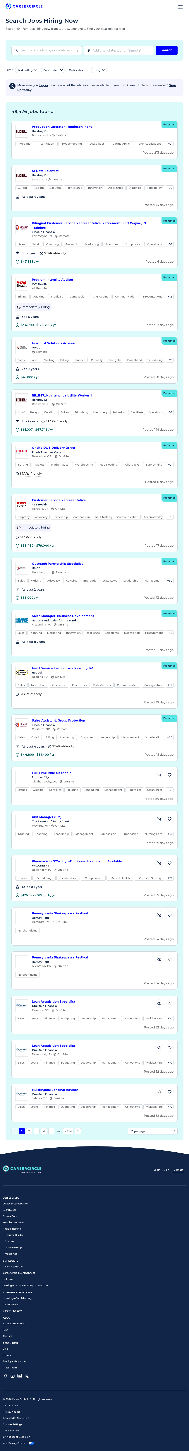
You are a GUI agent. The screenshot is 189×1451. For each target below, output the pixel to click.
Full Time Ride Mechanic (51, 773)
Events (7, 1355)
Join (166, 1169)
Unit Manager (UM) (46, 817)
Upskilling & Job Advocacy (17, 1298)
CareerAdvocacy (12, 1310)
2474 (68, 1131)
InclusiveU (8, 1279)
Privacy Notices (11, 1411)
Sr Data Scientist (45, 171)
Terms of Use (10, 1405)
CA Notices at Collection (16, 1436)
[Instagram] (12, 1376)
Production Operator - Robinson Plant (62, 127)
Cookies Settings (12, 1424)
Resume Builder (14, 1235)
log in (43, 85)
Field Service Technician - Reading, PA (62, 668)
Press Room (10, 1367)
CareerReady (10, 1304)
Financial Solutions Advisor (53, 343)
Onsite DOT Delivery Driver (53, 448)
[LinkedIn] (19, 1376)
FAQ (5, 1329)
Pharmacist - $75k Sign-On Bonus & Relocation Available (77, 861)
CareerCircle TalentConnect (19, 1272)
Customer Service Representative (59, 500)
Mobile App (11, 1253)
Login (157, 1169)
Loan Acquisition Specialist (53, 1001)
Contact (178, 1169)
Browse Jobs (10, 1216)
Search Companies (13, 1222)
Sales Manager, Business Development (63, 616)
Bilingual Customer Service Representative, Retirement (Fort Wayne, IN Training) (89, 225)
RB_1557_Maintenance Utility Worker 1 (62, 395)
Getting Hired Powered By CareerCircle (25, 1285)
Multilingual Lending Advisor (55, 1090)
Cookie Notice (11, 1430)
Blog (5, 1348)
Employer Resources (14, 1361)
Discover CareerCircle (15, 1203)
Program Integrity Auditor (52, 279)
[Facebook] (5, 1376)
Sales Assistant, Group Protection (58, 720)
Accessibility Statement (16, 1418)
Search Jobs (9, 1210)
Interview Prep (13, 1247)
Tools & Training (12, 1228)
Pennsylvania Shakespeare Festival (60, 913)
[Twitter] (26, 1376)
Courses (9, 1241)
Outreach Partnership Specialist (57, 563)
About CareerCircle (14, 1323)
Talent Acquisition (13, 1266)
